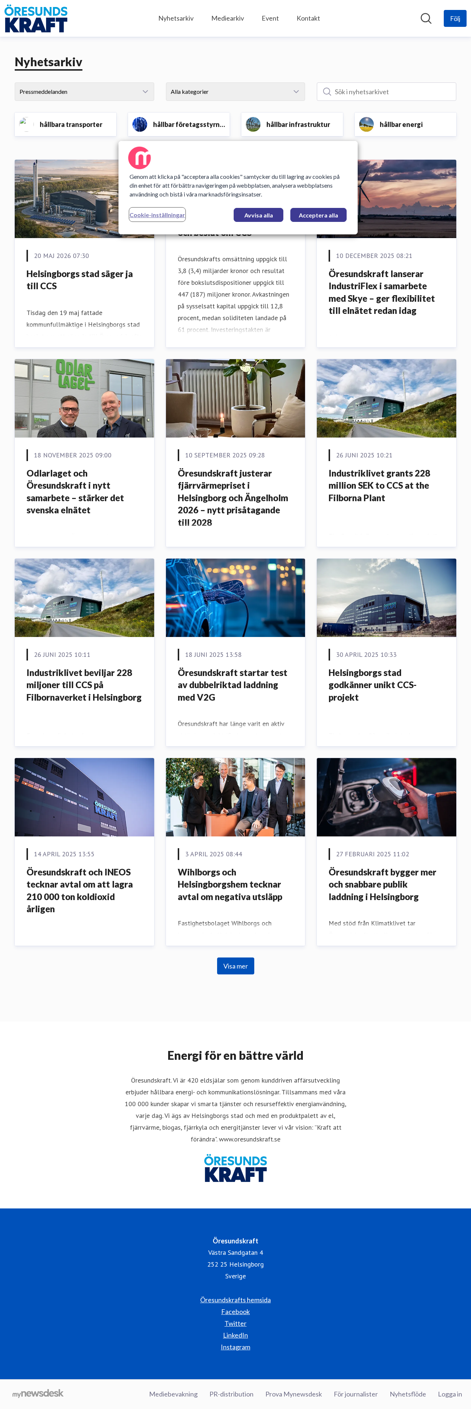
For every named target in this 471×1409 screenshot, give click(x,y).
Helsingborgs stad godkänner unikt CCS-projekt (373, 684)
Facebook (235, 1311)
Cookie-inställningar (157, 214)
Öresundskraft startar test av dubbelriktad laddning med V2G (232, 684)
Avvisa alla (258, 215)
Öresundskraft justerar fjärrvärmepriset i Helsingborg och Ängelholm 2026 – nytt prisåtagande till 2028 (233, 498)
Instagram (235, 1347)
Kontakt (308, 18)
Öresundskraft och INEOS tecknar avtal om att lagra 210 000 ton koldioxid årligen (79, 890)
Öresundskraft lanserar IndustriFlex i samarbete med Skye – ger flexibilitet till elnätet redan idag (382, 292)
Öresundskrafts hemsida (235, 1300)
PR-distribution (231, 1394)
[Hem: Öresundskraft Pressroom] (35, 18)
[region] (238, 187)
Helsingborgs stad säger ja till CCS (79, 279)
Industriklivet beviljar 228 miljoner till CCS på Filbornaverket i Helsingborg (84, 684)
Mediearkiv (227, 18)
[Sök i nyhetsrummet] (426, 18)
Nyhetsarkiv (176, 18)
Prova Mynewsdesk (293, 1394)
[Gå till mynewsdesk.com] (38, 1394)
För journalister (356, 1394)
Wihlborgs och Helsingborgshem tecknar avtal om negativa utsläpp (230, 884)
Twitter (235, 1323)
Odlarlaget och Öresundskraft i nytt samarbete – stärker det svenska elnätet (75, 492)
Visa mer (235, 966)
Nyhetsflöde (408, 1394)
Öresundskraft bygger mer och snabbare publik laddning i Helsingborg (382, 884)
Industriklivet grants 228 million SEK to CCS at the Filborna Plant (379, 485)
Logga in (450, 1394)
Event (270, 18)
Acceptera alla (318, 215)
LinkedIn (235, 1335)
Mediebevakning (173, 1394)
